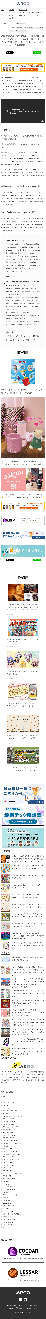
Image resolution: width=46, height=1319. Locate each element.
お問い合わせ (28, 1305)
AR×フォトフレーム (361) (10, 1113)
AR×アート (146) (8, 1162)
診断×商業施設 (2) (8, 1222)
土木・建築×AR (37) (9, 1189)
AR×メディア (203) (8, 1138)
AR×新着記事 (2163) (9, 1102)
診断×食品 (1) (7, 1227)
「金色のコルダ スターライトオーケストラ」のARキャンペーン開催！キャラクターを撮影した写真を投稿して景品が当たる (28, 1031)
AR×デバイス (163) (8, 1157)
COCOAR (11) (7, 1203)
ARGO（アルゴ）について (14, 1305)
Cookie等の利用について (16, 1308)
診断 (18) (5, 1197)
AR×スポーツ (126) (8, 1165)
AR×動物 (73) (7, 1181)
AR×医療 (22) (7, 1192)
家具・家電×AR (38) (9, 1187)
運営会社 (36, 1305)
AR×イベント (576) (8, 1108)
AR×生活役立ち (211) (9, 1135)
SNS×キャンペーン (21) (10, 1195)
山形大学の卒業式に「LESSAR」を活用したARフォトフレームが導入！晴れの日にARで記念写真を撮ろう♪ (28, 993)
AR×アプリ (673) (8, 1105)
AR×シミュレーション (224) (11, 1127)
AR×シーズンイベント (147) (11, 1159)
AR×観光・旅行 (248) (9, 1121)
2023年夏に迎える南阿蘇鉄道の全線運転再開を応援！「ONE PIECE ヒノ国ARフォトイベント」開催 (28, 1003)
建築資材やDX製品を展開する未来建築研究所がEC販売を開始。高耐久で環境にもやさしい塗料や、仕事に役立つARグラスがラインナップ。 (28, 858)
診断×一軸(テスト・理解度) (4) (12, 1214)
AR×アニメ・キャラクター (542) (12, 1110)
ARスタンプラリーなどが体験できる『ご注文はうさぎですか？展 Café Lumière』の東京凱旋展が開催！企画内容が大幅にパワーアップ (28, 1022)
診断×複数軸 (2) (7, 1225)
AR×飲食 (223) (7, 1130)
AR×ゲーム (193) (8, 1148)
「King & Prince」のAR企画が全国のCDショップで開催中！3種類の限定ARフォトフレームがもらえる (27, 1041)
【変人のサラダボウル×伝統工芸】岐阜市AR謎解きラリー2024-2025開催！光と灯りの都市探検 (27, 945)
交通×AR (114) (7, 1168)
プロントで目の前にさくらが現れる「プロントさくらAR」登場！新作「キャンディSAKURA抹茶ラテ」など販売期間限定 (28, 1012)
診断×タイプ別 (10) (8, 1206)
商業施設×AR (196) (8, 1146)
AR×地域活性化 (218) (9, 1132)
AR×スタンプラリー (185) (10, 1151)
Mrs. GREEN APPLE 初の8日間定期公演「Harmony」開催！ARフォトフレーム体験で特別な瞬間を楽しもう (28, 935)
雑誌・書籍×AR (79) (9, 1178)
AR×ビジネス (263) (8, 1119)
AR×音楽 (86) (7, 1176)
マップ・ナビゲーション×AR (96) (12, 1173)
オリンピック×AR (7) (9, 1211)
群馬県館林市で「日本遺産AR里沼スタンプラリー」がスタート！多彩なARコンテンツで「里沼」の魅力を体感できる (28, 1051)
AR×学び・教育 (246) (9, 1124)
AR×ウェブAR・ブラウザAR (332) (13, 1116)
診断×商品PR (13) (8, 1200)
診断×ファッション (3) (9, 1219)
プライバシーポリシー (32, 1308)
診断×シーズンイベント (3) (11, 1216)
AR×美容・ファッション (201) (12, 1143)
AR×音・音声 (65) (8, 1184)
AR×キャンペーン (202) (10, 1140)
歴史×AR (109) (7, 1170)
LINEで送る (37, 52)
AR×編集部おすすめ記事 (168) (12, 1154)
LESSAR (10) (7, 1208)
